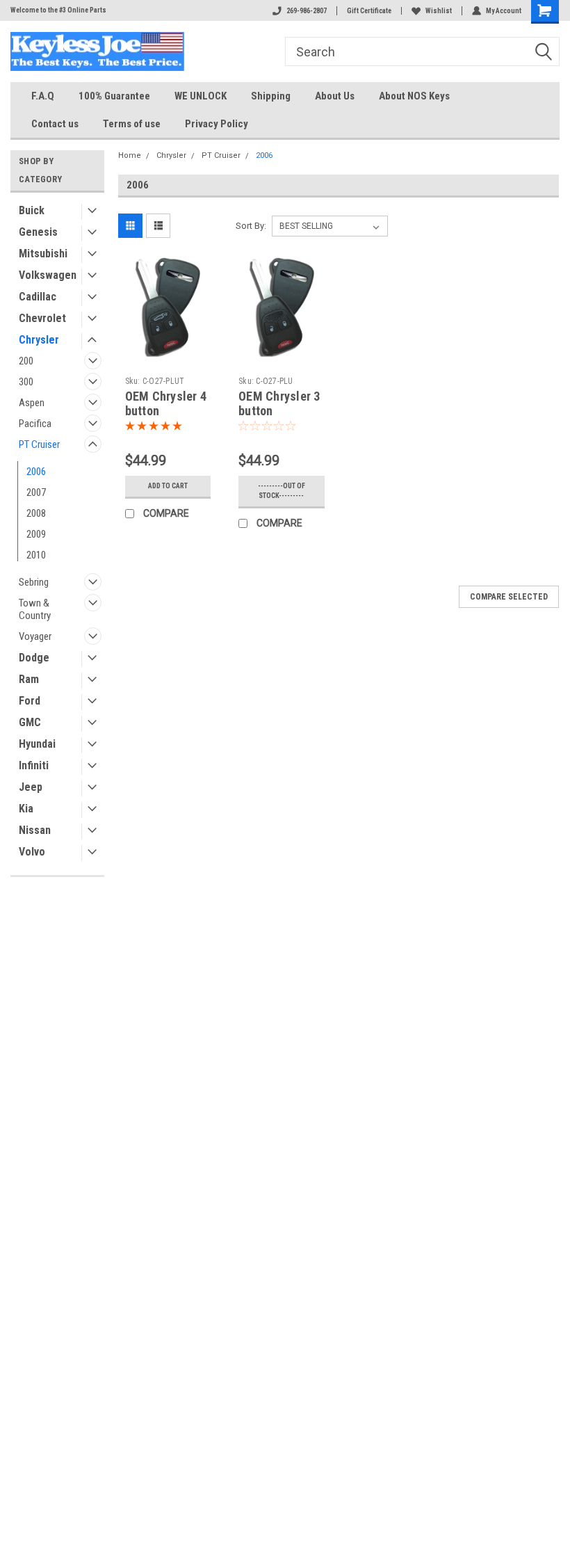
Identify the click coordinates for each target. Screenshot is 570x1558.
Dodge (34, 657)
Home (129, 155)
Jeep (30, 787)
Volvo (32, 851)
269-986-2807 (306, 11)
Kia (26, 808)
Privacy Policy (216, 124)
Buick (31, 210)
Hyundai (37, 743)
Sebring (34, 582)
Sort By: (251, 225)
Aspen (31, 402)
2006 (36, 471)
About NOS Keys (414, 96)
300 (26, 382)
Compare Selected (509, 597)
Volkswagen (47, 275)
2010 (36, 555)
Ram (29, 679)
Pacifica (35, 423)
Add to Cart (168, 486)
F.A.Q (42, 96)
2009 (36, 534)
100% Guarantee (114, 96)
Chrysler (39, 339)
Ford (29, 700)
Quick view (168, 346)
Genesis (38, 232)
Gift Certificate (369, 11)
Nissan (35, 830)
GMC (30, 722)
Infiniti (34, 765)
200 (26, 361)
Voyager (35, 636)
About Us (335, 96)
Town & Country (35, 609)
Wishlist (438, 11)
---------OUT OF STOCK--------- (281, 490)
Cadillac (37, 296)
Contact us (55, 124)
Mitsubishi (43, 253)
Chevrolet (42, 318)
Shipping (271, 96)
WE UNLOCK (200, 96)
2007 (36, 492)
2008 (36, 513)
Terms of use (132, 124)
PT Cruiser (39, 444)
